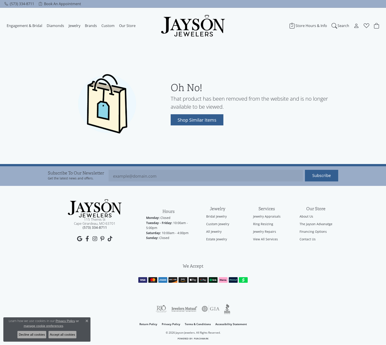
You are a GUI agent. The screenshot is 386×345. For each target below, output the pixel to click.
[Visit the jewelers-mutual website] (184, 308)
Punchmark (201, 338)
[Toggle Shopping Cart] (376, 26)
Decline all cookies (32, 334)
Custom (108, 25)
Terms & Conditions (198, 324)
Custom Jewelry (217, 224)
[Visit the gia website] (211, 308)
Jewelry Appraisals (267, 216)
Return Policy (148, 324)
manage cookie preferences (43, 326)
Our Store (127, 25)
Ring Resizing (263, 224)
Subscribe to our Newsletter (76, 173)
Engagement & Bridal (24, 25)
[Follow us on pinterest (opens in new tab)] (102, 238)
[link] (19, 4)
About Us (306, 216)
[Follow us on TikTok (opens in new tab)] (110, 238)
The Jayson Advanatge (316, 224)
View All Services (265, 239)
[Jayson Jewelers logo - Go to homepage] (193, 25)
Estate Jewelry (216, 239)
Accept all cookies (62, 334)
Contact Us (308, 239)
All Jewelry (214, 231)
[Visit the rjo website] (161, 308)
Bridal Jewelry (216, 216)
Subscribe (321, 175)
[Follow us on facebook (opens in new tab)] (87, 238)
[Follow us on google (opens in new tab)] (79, 238)
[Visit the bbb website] (227, 308)
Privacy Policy (171, 324)
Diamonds (55, 25)
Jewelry (74, 25)
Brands (91, 25)
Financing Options (313, 231)
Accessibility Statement (231, 324)
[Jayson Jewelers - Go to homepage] (95, 208)
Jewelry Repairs (264, 231)
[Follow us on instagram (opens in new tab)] (94, 238)
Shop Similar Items (197, 120)
